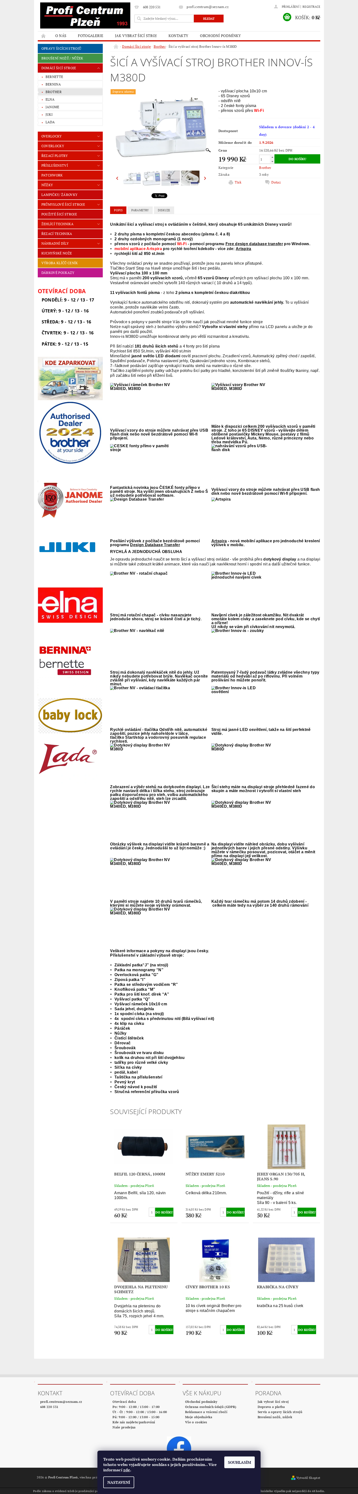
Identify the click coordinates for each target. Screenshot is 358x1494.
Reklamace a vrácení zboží (206, 1412)
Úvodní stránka (43, 35)
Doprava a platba (271, 1407)
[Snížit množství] (272, 161)
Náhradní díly (55, 243)
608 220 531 (49, 1407)
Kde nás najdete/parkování (134, 1422)
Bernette (54, 76)
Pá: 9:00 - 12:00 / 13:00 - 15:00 (136, 1417)
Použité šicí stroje (59, 214)
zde (126, 1470)
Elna (50, 99)
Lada (50, 122)
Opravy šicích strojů (61, 48)
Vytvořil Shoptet (308, 1478)
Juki (49, 114)
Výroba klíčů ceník (59, 263)
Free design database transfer (254, 244)
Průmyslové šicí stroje (63, 204)
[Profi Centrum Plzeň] (85, 15)
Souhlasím (239, 1462)
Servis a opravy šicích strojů (280, 1412)
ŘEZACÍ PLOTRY (54, 155)
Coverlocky (52, 146)
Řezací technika (56, 233)
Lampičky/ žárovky (59, 194)
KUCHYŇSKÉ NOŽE (56, 253)
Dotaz (276, 182)
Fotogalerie (90, 35)
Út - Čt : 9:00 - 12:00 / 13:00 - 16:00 (140, 1412)
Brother (54, 91)
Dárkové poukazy (58, 272)
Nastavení (118, 1482)
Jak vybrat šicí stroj (136, 35)
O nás (60, 35)
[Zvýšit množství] (272, 157)
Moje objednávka (198, 1417)
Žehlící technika (57, 224)
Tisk (238, 182)
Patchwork (52, 175)
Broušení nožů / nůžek (62, 58)
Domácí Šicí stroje (58, 68)
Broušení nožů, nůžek (275, 1417)
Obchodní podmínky (220, 35)
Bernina (53, 84)
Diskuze (164, 210)
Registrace (311, 7)
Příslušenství (54, 165)
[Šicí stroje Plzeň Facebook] (179, 1448)
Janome (52, 107)
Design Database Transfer (155, 545)
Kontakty (178, 35)
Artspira (243, 249)
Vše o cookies (196, 1422)
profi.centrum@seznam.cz (61, 1401)
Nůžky (47, 185)
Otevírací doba (124, 1401)
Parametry (140, 210)
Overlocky (51, 136)
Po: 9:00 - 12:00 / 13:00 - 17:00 (136, 1407)
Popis (118, 210)
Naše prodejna (124, 1427)
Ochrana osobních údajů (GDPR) (210, 1407)
